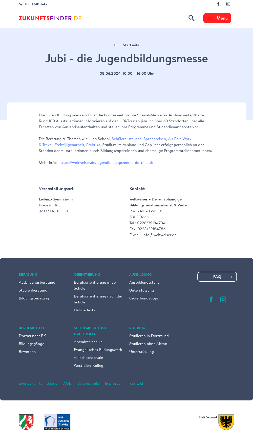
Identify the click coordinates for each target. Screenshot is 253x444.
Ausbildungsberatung (37, 283)
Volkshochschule (88, 358)
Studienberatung (33, 291)
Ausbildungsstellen (145, 283)
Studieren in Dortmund (149, 336)
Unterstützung (141, 291)
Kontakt (136, 384)
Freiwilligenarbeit (69, 145)
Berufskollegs (33, 328)
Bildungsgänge (31, 344)
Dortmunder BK (32, 336)
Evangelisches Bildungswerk (98, 350)
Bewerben (27, 352)
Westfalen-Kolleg (88, 366)
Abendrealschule (88, 342)
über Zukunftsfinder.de (38, 384)
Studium (137, 328)
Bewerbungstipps (144, 298)
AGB (67, 384)
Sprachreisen (155, 139)
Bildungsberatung (34, 298)
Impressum (114, 384)
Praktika (93, 145)
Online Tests (84, 310)
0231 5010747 (36, 4)
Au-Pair (174, 139)
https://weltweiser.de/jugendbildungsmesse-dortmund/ (106, 163)
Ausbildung (140, 275)
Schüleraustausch (127, 139)
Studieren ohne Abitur (148, 344)
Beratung (28, 275)
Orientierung (87, 275)
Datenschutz (88, 384)
